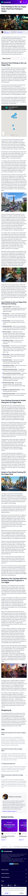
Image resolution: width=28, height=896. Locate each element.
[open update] (26, 32)
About (2, 881)
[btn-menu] (26, 2)
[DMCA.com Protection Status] (14, 864)
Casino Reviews (5, 873)
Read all (3, 839)
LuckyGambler (4, 846)
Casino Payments (5, 877)
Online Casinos (4, 869)
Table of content (6, 58)
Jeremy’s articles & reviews (9, 811)
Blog (11, 846)
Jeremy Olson (6, 32)
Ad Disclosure (20, 32)
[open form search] (23, 2)
